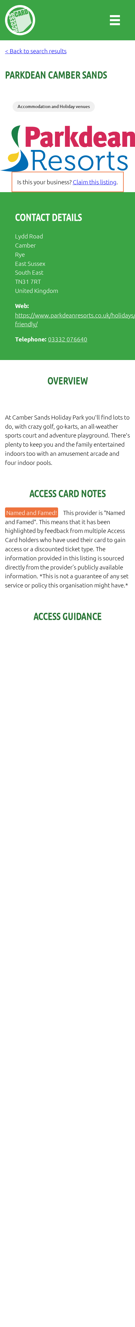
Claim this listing (94, 182)
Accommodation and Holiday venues (54, 106)
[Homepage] (20, 20)
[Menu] (114, 20)
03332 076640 (67, 339)
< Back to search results (36, 50)
